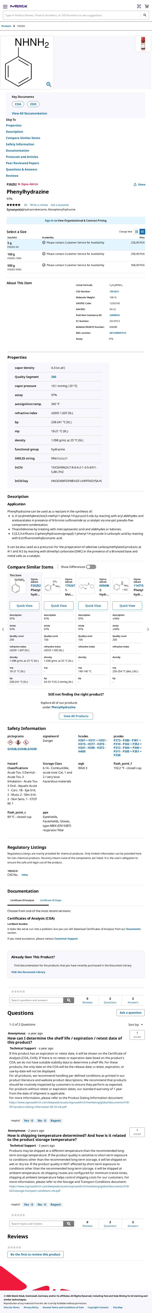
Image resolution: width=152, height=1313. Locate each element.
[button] (137, 1035)
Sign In (49, 220)
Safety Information (20, 144)
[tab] (9, 26)
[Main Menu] (5, 6)
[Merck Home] (18, 6)
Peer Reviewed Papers (22, 163)
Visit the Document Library (28, 972)
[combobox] (76, 15)
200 (53, 377)
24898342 (115, 315)
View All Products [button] (76, 716)
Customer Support (66, 938)
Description (14, 132)
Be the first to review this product (37, 1255)
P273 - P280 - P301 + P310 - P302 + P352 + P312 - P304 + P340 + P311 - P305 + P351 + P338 (128, 747)
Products (6, 26)
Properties (14, 125)
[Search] (145, 15)
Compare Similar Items (23, 138)
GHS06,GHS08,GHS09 (22, 749)
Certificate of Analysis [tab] (22, 900)
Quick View (24, 606)
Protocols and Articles (22, 157)
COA (18, 104)
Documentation (17, 150)
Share (141, 184)
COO (33, 104)
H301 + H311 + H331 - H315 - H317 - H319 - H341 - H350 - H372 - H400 (92, 745)
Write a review (39, 205)
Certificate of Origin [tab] (51, 900)
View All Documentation (29, 113)
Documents (133, 929)
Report (56, 1121)
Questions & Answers (21, 169)
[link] (18, 991)
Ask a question (60, 205)
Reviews (12, 176)
